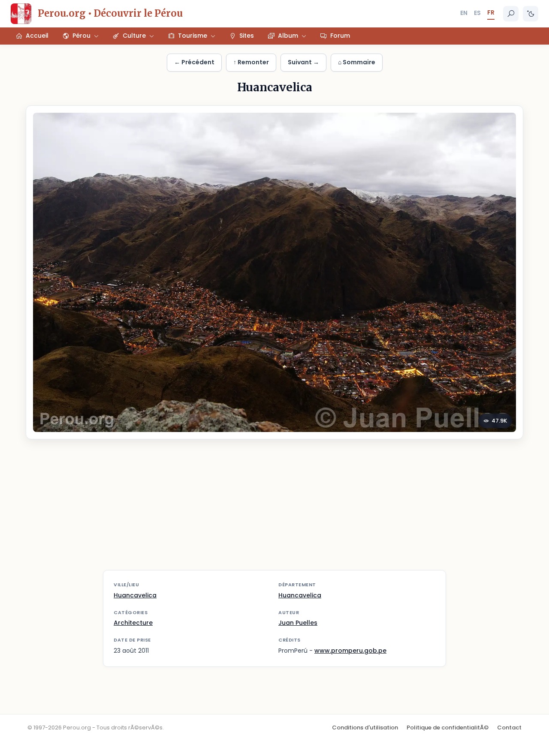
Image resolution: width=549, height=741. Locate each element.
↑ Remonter (251, 62)
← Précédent (194, 62)
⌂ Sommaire (356, 62)
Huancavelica (135, 595)
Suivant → (303, 62)
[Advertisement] (274, 510)
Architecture (133, 622)
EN (464, 13)
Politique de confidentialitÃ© (448, 727)
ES (477, 13)
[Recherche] (511, 13)
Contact (509, 727)
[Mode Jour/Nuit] (530, 13)
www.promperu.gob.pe (350, 650)
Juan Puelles (297, 622)
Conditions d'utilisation (365, 727)
